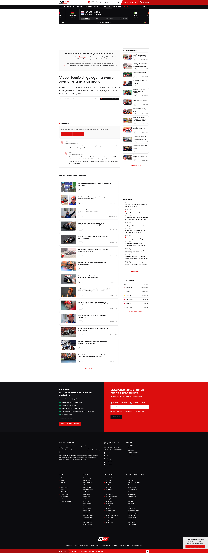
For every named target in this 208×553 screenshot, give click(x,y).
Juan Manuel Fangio (133, 510)
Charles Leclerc (87, 485)
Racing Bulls (64, 496)
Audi (62, 489)
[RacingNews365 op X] (130, 2)
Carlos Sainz (86, 499)
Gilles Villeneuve (132, 489)
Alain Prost (131, 480)
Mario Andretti (132, 524)
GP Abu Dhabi (109, 522)
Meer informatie (105, 22)
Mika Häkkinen (132, 496)
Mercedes (64, 485)
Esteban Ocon (87, 503)
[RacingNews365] (64, 2)
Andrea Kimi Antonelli (89, 492)
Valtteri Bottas (87, 506)
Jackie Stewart (132, 494)
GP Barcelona (109, 492)
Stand (96, 6)
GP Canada (109, 487)
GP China (108, 480)
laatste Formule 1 (67, 446)
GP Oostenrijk (109, 494)
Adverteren (131, 450)
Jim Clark (130, 501)
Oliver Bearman (87, 522)
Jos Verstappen (132, 499)
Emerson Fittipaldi (133, 513)
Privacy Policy (95, 545)
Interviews (117, 6)
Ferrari (63, 482)
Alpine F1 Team (65, 487)
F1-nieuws (67, 6)
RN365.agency (132, 455)
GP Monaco (109, 489)
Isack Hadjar (86, 494)
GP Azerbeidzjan (110, 510)
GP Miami (108, 485)
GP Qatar (108, 520)
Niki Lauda (131, 503)
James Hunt (131, 492)
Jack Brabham (132, 520)
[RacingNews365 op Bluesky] (132, 2)
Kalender (88, 6)
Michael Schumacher (134, 482)
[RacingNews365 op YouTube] (135, 2)
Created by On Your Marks (109, 545)
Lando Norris (86, 480)
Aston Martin (64, 492)
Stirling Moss (131, 508)
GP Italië (108, 506)
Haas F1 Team (65, 494)
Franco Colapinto (88, 524)
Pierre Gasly (86, 510)
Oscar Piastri (87, 496)
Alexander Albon (88, 517)
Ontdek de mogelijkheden (70, 423)
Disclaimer (69, 545)
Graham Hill (131, 515)
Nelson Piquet (132, 517)
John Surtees (132, 522)
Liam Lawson (87, 520)
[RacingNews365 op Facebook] (127, 2)
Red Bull (63, 478)
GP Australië (109, 478)
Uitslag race (85, 18)
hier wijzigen (82, 57)
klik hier (66, 65)
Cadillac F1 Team (66, 501)
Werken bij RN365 (133, 452)
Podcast (103, 6)
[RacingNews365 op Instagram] (125, 2)
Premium (125, 6)
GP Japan (108, 482)
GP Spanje (108, 508)
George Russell (87, 482)
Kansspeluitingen (137, 545)
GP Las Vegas (109, 517)
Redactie (130, 445)
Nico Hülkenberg (88, 515)
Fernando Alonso (88, 489)
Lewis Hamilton (87, 487)
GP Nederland (109, 503)
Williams (63, 499)
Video (109, 6)
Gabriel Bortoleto (88, 527)
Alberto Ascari (132, 485)
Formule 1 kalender (70, 455)
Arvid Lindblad (87, 508)
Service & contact (133, 448)
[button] (72, 15)
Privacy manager (125, 545)
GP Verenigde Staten (112, 515)
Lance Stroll (86, 513)
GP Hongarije (109, 501)
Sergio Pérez (86, 501)
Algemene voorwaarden (81, 545)
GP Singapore (109, 513)
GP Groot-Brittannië (111, 496)
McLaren (63, 480)
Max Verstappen (78, 6)
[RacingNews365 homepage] (60, 7)
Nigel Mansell (131, 506)
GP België (108, 499)
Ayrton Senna (132, 487)
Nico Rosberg (131, 478)
